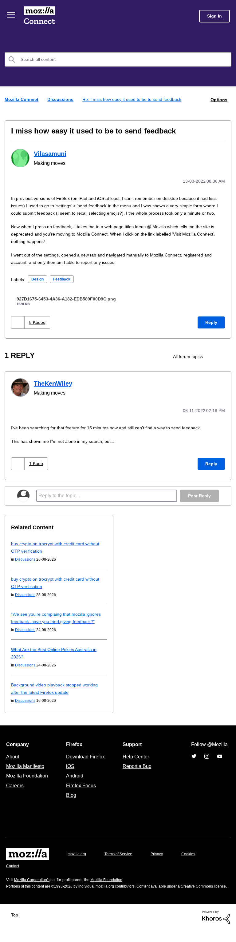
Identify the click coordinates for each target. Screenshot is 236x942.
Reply (211, 329)
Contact (13, 871)
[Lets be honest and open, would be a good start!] (215, 363)
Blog (70, 801)
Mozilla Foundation (27, 781)
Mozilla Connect (40, 16)
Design (38, 285)
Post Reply (199, 501)
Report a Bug (136, 772)
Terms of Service (121, 859)
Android (74, 781)
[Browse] (11, 14)
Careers (14, 791)
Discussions (62, 99)
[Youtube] (219, 762)
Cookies (195, 859)
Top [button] (16, 927)
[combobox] (118, 59)
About (13, 762)
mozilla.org (78, 859)
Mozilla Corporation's (34, 885)
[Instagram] (207, 762)
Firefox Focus (80, 791)
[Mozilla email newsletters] (226, 363)
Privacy (162, 859)
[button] (18, 329)
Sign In (214, 16)
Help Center (134, 762)
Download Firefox (85, 762)
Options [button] (218, 99)
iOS (69, 772)
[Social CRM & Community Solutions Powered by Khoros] (216, 929)
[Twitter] (194, 762)
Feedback (64, 285)
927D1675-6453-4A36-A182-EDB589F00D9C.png (74, 305)
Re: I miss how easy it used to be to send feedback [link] (136, 99)
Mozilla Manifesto (26, 772)
